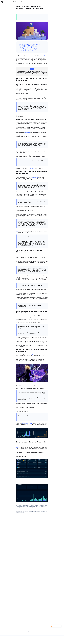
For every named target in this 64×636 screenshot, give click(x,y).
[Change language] (62, 2)
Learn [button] (6, 1)
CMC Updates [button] (15, 1)
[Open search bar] (60, 2)
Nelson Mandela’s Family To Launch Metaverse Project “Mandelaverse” (30, 48)
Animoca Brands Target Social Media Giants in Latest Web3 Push (29, 46)
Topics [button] (10, 1)
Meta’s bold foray (35, 177)
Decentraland (42, 55)
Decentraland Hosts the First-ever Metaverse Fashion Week (28, 49)
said (39, 175)
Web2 (35, 207)
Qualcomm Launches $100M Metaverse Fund (26, 45)
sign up (17, 447)
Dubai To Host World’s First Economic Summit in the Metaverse (29, 44)
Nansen (23, 423)
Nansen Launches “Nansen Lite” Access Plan (26, 50)
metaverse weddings (29, 354)
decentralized (18, 231)
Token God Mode (29, 423)
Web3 (23, 209)
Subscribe (32, 69)
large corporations (31, 168)
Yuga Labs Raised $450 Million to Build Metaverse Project (28, 47)
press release (27, 132)
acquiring (29, 290)
